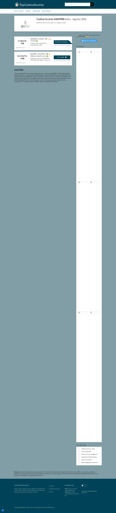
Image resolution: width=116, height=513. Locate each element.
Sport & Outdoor (85, 459)
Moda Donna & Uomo (87, 449)
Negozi (28, 11)
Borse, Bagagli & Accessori (88, 462)
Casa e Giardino (85, 451)
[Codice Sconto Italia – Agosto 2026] (29, 4)
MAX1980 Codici (20, 47)
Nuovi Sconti (19, 11)
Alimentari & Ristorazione (88, 457)
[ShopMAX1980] (25, 24)
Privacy (51, 492)
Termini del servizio (54, 489)
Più (49, 60)
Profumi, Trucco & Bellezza (88, 454)
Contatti (51, 486)
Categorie (36, 11)
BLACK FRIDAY (46, 11)
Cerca (92, 4)
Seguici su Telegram (89, 41)
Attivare (61, 57)
